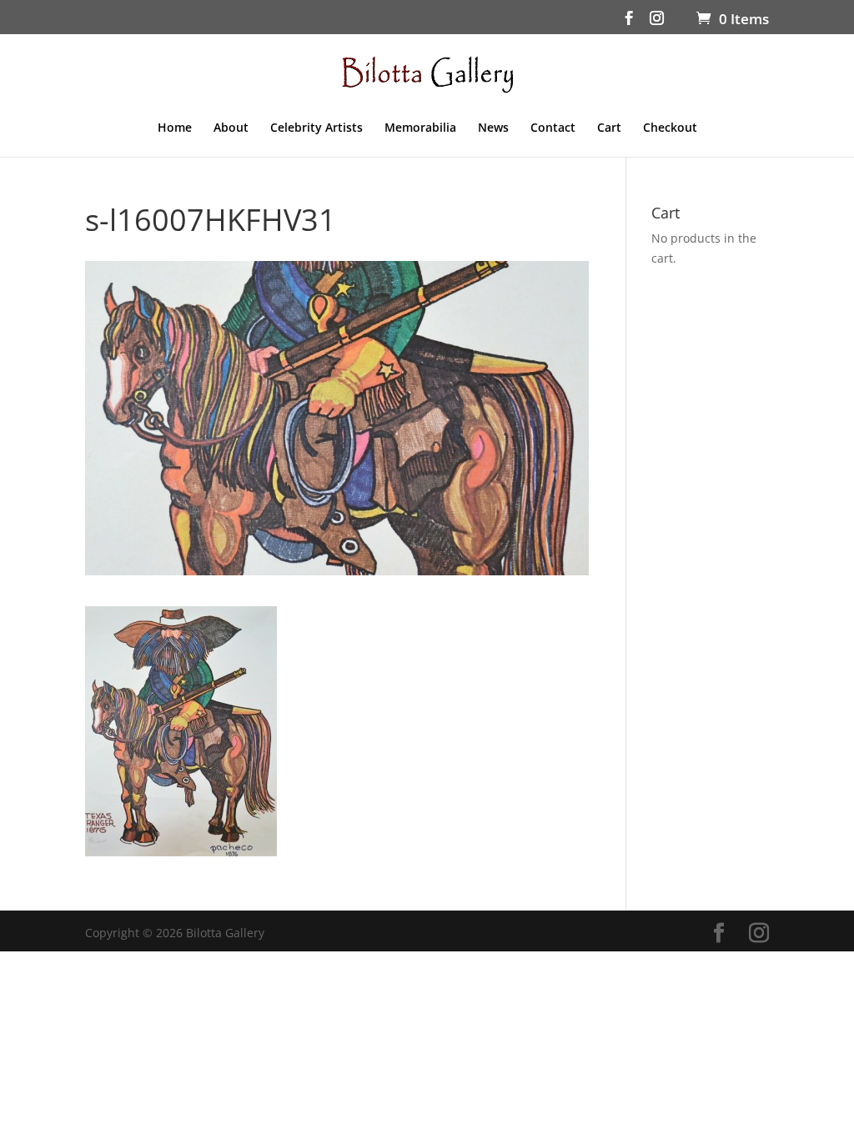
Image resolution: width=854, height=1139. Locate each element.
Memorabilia (420, 128)
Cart (609, 128)
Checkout (670, 128)
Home (175, 128)
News (493, 128)
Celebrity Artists (316, 128)
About (231, 128)
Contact (552, 128)
